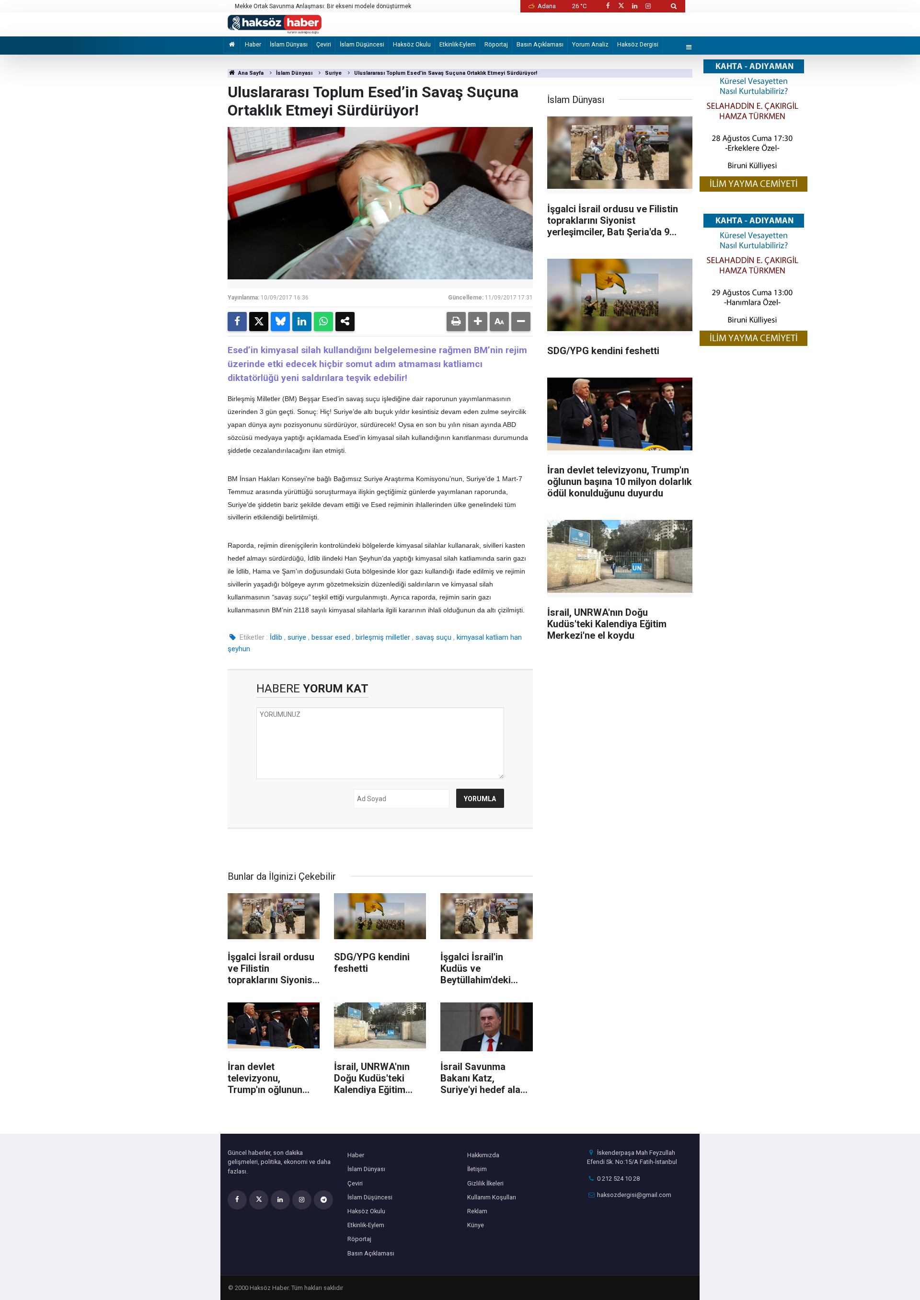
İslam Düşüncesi (362, 44)
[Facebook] (237, 321)
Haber (253, 44)
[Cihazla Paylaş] (345, 321)
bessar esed (330, 637)
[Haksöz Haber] (275, 23)
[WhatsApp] (323, 321)
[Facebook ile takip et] (607, 6)
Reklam (477, 1211)
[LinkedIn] (301, 321)
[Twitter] (258, 321)
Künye (475, 1225)
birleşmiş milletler (383, 637)
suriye (297, 637)
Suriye (333, 73)
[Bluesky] (280, 321)
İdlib (276, 637)
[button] (477, 321)
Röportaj (496, 44)
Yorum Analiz (590, 44)
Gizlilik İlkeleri (485, 1183)
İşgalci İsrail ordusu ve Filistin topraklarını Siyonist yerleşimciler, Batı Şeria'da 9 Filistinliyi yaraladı (338, 7)
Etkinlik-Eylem (457, 44)
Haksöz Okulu (412, 44)
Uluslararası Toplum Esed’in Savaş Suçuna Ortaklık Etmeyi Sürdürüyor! (445, 73)
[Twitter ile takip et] (621, 6)
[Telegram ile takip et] (323, 1199)
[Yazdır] (456, 321)
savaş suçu (433, 637)
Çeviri (323, 44)
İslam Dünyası (289, 44)
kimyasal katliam (482, 637)
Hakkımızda (483, 1155)
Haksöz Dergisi (637, 44)
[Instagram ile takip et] (648, 6)
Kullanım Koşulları (491, 1197)
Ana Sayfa (250, 73)
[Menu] (689, 48)
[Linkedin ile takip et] (634, 6)
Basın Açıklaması (540, 44)
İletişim (477, 1169)
